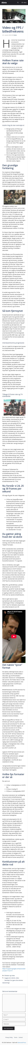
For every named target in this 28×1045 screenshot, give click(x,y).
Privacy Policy (9, 1037)
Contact (21, 1037)
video (17, 978)
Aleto (4, 2)
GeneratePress (22, 1042)
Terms (15, 1037)
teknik (13, 978)
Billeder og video (9, 975)
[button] (18, 2)
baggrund (7, 978)
